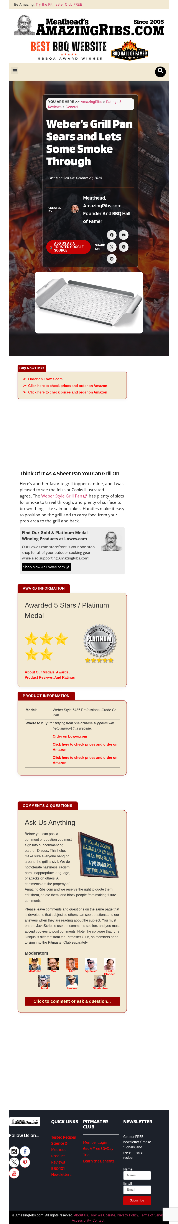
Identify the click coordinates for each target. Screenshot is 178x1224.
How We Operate (102, 1215)
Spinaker (91, 971)
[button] (14, 70)
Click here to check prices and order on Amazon (67, 386)
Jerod (44, 988)
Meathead (34, 971)
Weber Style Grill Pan (61, 496)
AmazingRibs (91, 101)
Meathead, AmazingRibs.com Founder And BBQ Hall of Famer (106, 209)
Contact (98, 1220)
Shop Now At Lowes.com (44, 566)
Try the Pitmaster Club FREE (59, 4)
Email (127, 1183)
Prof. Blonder (109, 973)
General (72, 107)
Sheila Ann (100, 988)
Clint (72, 971)
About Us (81, 1215)
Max (53, 971)
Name (127, 1169)
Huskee (72, 988)
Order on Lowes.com (45, 379)
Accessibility (81, 1220)
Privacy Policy (127, 1215)
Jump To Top (149, 1218)
